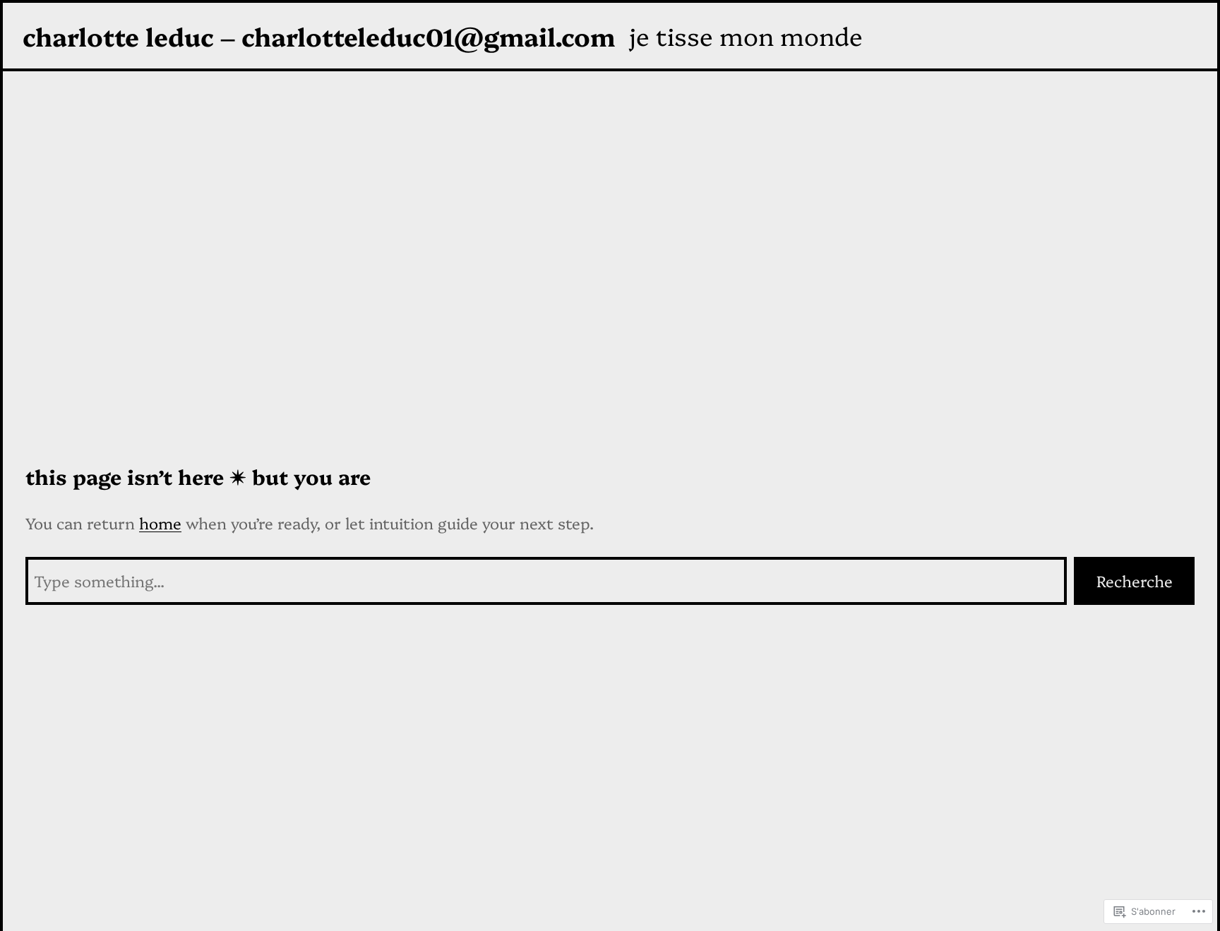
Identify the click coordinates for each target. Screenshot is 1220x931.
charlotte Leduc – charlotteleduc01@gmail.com (319, 35)
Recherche (1134, 580)
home (160, 523)
